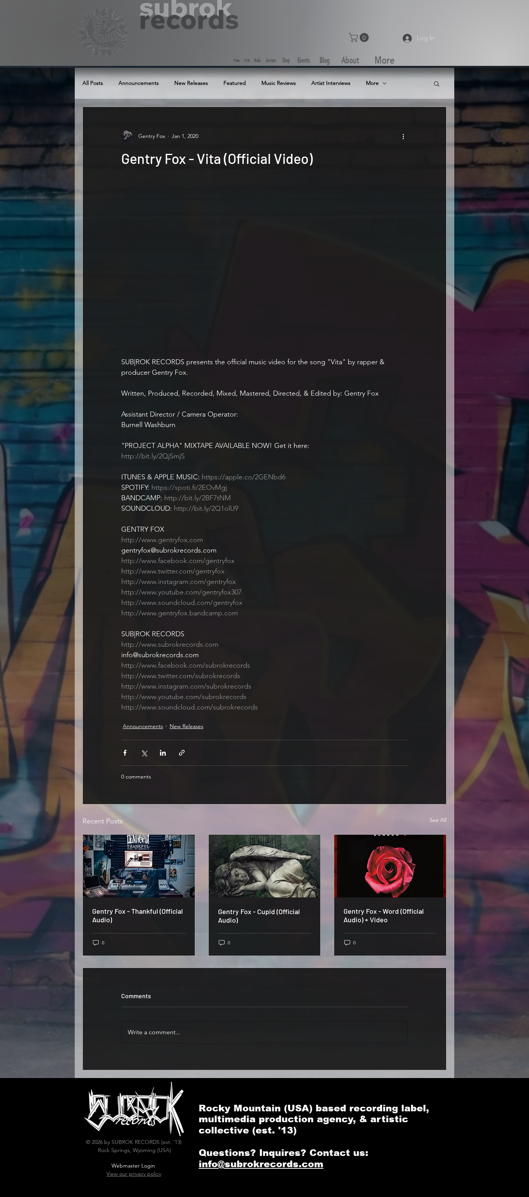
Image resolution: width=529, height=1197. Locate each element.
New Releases (191, 83)
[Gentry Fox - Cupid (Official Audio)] (265, 866)
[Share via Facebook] (125, 752)
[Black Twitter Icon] (374, 17)
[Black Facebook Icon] (343, 17)
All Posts (92, 83)
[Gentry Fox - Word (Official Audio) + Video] (390, 866)
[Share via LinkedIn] (163, 752)
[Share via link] (181, 752)
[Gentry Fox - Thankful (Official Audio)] (139, 866)
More (372, 83)
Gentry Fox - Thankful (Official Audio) (137, 915)
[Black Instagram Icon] (436, 17)
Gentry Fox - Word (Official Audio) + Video (384, 915)
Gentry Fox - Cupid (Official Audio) (259, 915)
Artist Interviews (330, 83)
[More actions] (403, 136)
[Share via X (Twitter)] (144, 752)
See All (438, 819)
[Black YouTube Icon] (405, 17)
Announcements (139, 83)
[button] (360, 37)
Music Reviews (278, 83)
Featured (234, 83)
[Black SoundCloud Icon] (312, 17)
